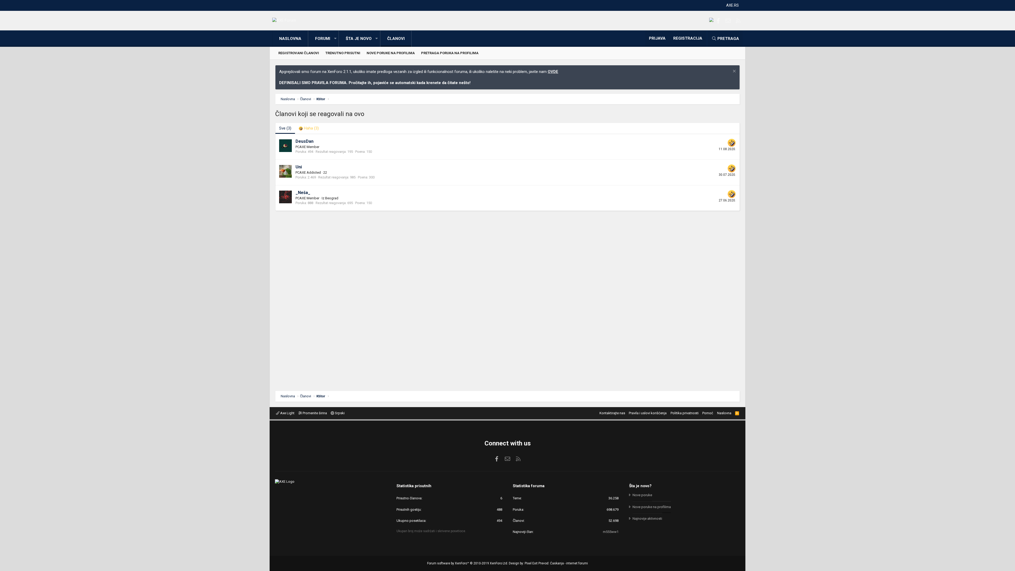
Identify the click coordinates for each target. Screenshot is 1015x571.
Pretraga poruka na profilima (449, 53)
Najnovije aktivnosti (647, 519)
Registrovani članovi (298, 53)
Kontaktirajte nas (612, 413)
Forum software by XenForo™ (467, 563)
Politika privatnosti (685, 413)
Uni (299, 166)
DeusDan (304, 141)
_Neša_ (303, 192)
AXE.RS (732, 5)
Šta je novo (359, 38)
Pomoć (707, 413)
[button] (335, 39)
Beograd (331, 198)
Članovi (396, 38)
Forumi (322, 38)
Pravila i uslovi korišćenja (648, 413)
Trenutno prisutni (342, 53)
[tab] (308, 128)
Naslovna (290, 38)
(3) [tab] (285, 128)
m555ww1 (611, 532)
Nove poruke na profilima (391, 53)
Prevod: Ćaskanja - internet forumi (563, 563)
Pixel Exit (531, 563)
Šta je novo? (640, 485)
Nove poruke (642, 495)
